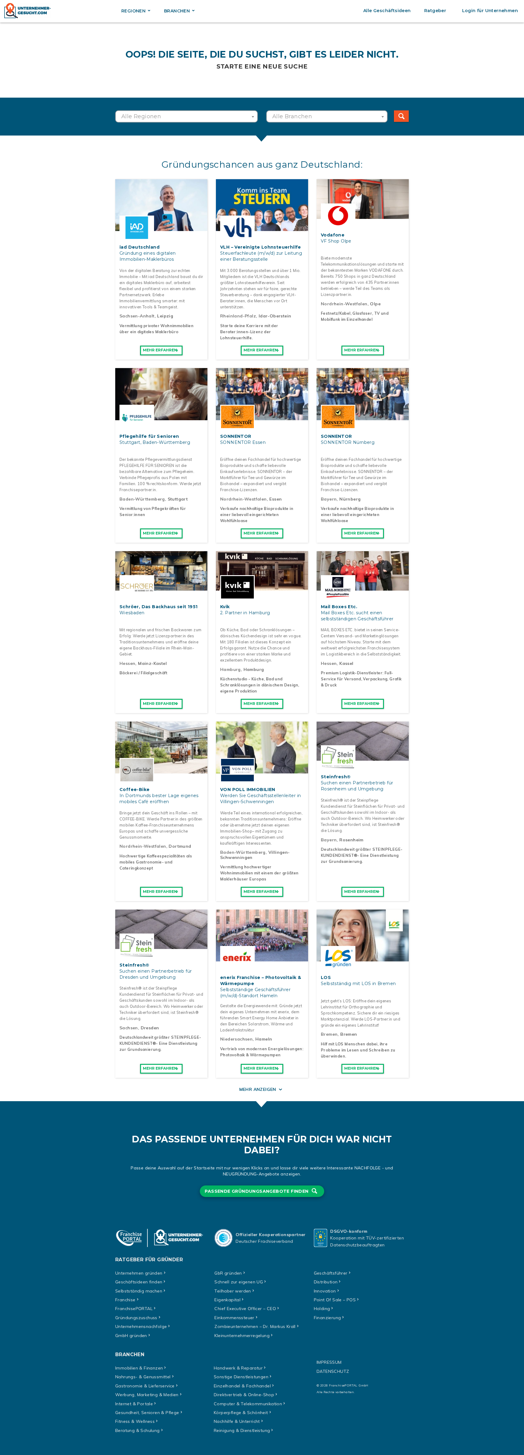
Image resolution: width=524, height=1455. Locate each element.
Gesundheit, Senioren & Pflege (147, 1412)
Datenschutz (333, 1371)
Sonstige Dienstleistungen (241, 1377)
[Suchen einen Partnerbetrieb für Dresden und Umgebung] (161, 946)
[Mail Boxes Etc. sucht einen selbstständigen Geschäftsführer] (363, 587)
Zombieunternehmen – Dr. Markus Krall (254, 1326)
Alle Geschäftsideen (387, 10)
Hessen (127, 663)
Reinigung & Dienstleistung (242, 1430)
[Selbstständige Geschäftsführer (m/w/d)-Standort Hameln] (262, 958)
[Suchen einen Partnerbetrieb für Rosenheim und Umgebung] (363, 757)
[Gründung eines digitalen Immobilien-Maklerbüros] (161, 228)
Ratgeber (435, 10)
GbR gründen (228, 1273)
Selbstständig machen (138, 1291)
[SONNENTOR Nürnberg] (363, 417)
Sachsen (128, 1028)
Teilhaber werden (232, 1291)
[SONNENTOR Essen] (262, 417)
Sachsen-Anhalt (137, 316)
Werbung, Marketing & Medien (147, 1394)
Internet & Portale (134, 1403)
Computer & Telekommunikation (248, 1403)
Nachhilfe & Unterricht (237, 1421)
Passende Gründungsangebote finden (257, 1191)
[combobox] (186, 116)
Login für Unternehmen (490, 10)
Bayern (329, 499)
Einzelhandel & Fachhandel (242, 1386)
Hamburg (230, 669)
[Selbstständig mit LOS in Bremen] (363, 958)
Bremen (329, 1034)
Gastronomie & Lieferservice (145, 1386)
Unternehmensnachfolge (141, 1326)
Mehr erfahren (160, 350)
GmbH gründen (131, 1335)
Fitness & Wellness (135, 1421)
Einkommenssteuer (234, 1317)
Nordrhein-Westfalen (344, 304)
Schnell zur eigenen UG (238, 1282)
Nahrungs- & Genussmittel (143, 1377)
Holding (322, 1308)
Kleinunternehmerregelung (242, 1335)
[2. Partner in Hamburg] (262, 587)
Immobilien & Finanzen (139, 1368)
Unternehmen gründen (139, 1273)
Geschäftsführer (331, 1273)
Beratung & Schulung (137, 1430)
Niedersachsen (236, 1039)
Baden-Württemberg (142, 499)
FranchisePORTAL (134, 1308)
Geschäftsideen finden (138, 1282)
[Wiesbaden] (161, 587)
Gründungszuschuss (136, 1317)
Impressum (329, 1362)
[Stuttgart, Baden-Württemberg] (161, 417)
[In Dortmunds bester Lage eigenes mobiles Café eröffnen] (161, 770)
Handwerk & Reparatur (238, 1368)
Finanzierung (327, 1317)
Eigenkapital (227, 1299)
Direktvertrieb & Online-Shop (244, 1394)
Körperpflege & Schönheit (241, 1412)
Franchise (125, 1299)
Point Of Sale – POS (335, 1299)
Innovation (325, 1291)
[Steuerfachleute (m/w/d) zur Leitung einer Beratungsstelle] (262, 228)
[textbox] (186, 116)
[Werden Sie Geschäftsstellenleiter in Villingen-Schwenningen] (262, 770)
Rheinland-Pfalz (238, 316)
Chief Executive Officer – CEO (245, 1308)
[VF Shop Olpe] (363, 215)
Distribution (326, 1282)
